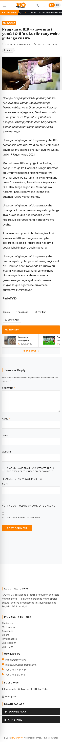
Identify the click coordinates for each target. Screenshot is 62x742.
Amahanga (7, 631)
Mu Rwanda (8, 627)
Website (6, 452)
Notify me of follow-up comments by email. (28, 506)
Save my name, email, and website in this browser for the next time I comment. (31, 470)
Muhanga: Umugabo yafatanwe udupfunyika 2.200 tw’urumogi (25, 339)
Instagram (10, 696)
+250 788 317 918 (15, 674)
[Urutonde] (4, 5)
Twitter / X (26, 689)
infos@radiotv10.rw (15, 659)
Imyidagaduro (9, 638)
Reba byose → (31, 351)
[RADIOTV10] (20, 5)
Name (6, 419)
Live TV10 (7, 646)
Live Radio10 (9, 642)
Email (6, 435)
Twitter (42, 312)
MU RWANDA (9, 23)
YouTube (42, 689)
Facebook (23, 312)
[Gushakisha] (37, 5)
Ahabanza (7, 623)
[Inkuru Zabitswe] (44, 5)
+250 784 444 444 (15, 669)
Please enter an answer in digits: (22, 479)
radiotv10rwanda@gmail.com (21, 664)
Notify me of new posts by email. (22, 517)
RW (51, 5)
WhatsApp (13, 319)
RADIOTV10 (17, 738)
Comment (8, 388)
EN (57, 5)
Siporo (5, 634)
